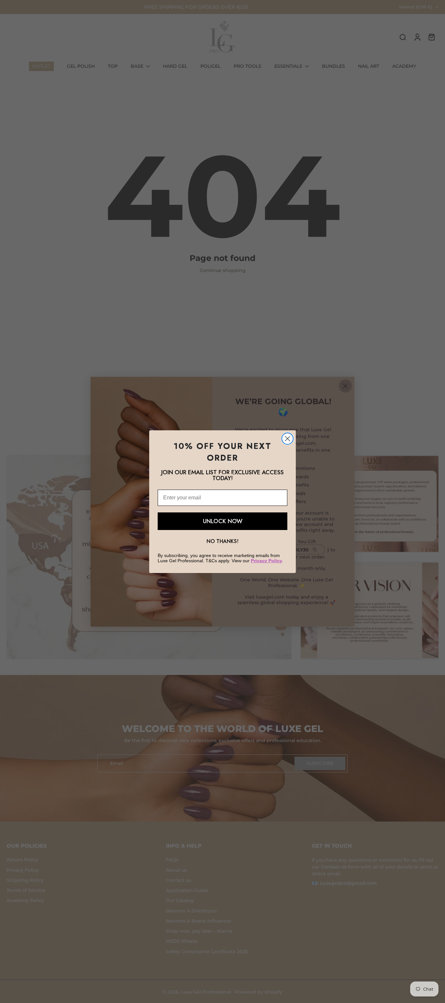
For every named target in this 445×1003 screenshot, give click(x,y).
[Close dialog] (287, 438)
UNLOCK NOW (222, 521)
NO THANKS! (222, 541)
